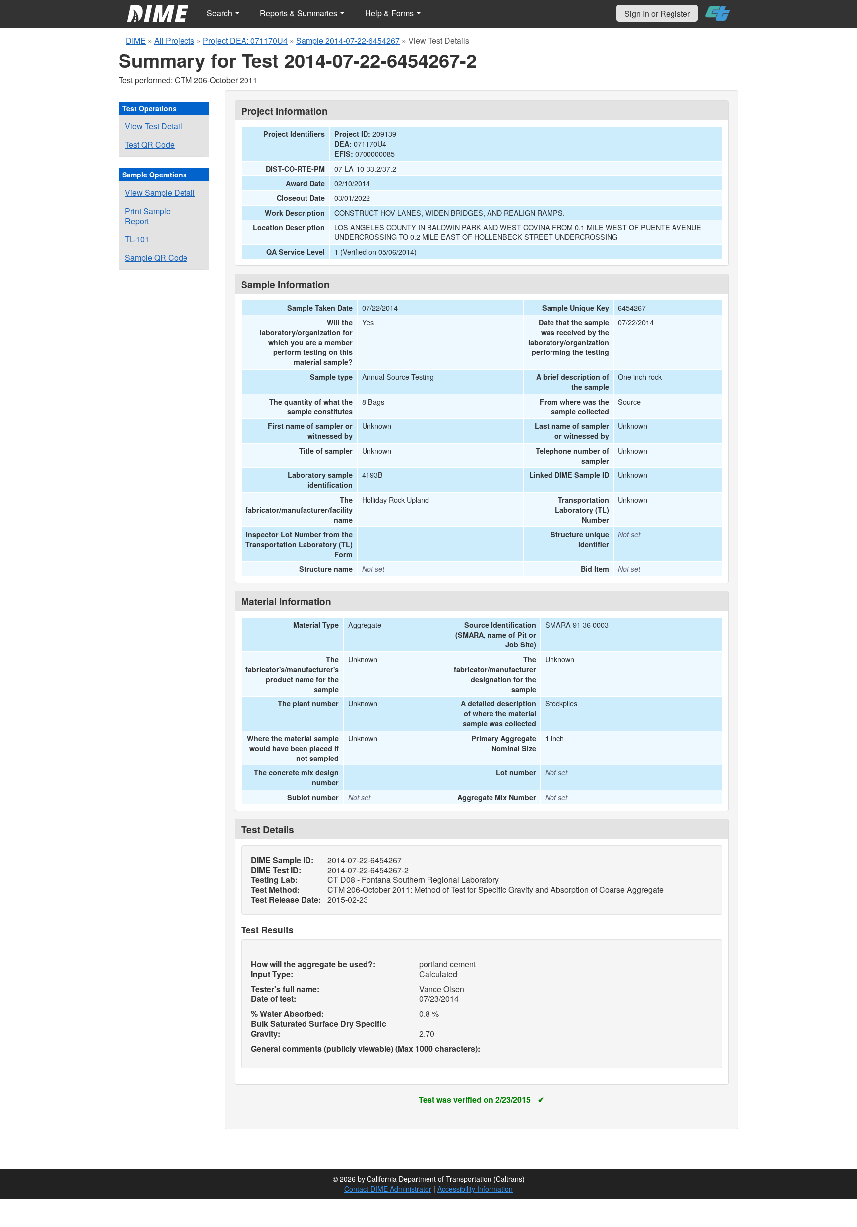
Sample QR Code (156, 257)
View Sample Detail (160, 192)
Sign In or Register (657, 13)
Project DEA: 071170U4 (245, 40)
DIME (136, 40)
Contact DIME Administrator (387, 1189)
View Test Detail (153, 126)
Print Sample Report (148, 216)
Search (220, 13)
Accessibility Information (475, 1189)
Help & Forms (390, 13)
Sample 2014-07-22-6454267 (348, 40)
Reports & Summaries (299, 13)
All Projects (174, 40)
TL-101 (137, 239)
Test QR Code (150, 144)
